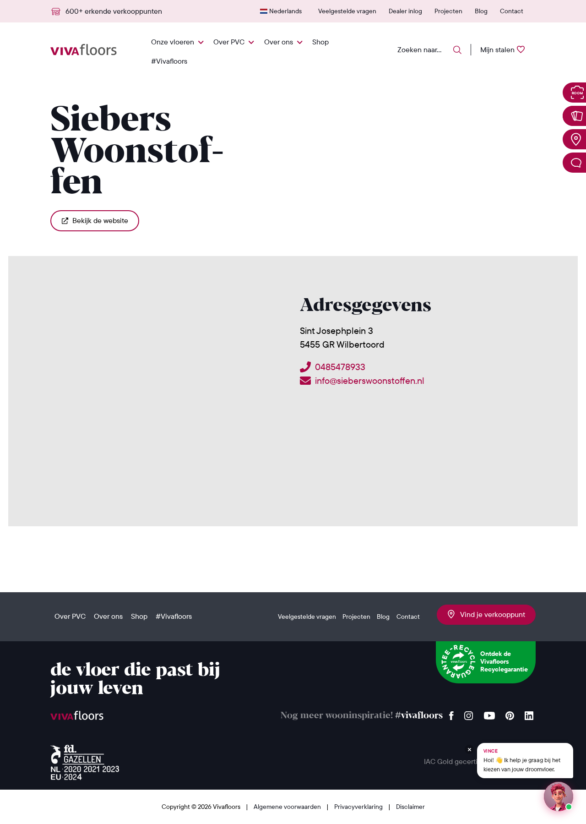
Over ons (278, 41)
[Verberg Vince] (469, 749)
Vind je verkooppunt (490, 614)
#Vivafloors (169, 60)
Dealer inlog (405, 11)
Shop (320, 41)
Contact (511, 11)
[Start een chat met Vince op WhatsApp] (558, 796)
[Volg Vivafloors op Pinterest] (509, 713)
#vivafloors (419, 715)
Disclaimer (410, 806)
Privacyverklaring (359, 806)
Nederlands (285, 11)
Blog (481, 11)
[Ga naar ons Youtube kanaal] (489, 713)
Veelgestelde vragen (347, 11)
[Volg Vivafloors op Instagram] (469, 713)
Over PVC (228, 41)
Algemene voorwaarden (288, 806)
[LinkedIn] (529, 713)
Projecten (448, 11)
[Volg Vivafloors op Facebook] (451, 713)
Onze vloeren (172, 41)
